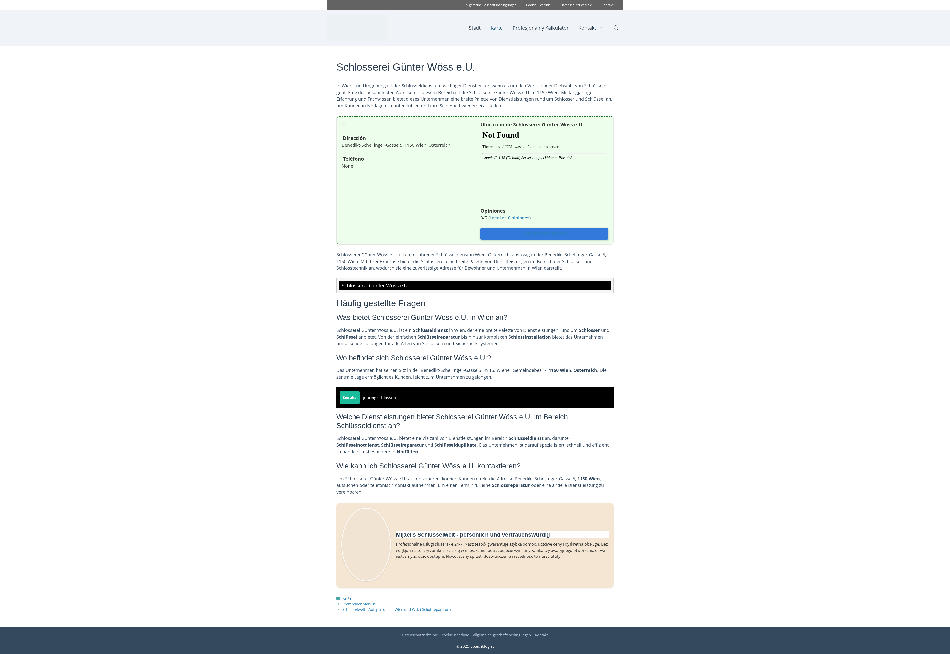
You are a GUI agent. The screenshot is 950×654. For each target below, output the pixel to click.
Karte (497, 27)
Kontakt (608, 5)
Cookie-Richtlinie (538, 5)
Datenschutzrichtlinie (576, 5)
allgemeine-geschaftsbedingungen (502, 634)
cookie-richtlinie (455, 634)
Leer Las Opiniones (509, 218)
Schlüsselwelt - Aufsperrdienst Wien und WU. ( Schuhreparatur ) (396, 609)
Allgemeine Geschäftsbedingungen (491, 5)
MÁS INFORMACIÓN (544, 234)
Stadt (475, 27)
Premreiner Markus (359, 603)
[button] (616, 28)
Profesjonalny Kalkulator (541, 27)
